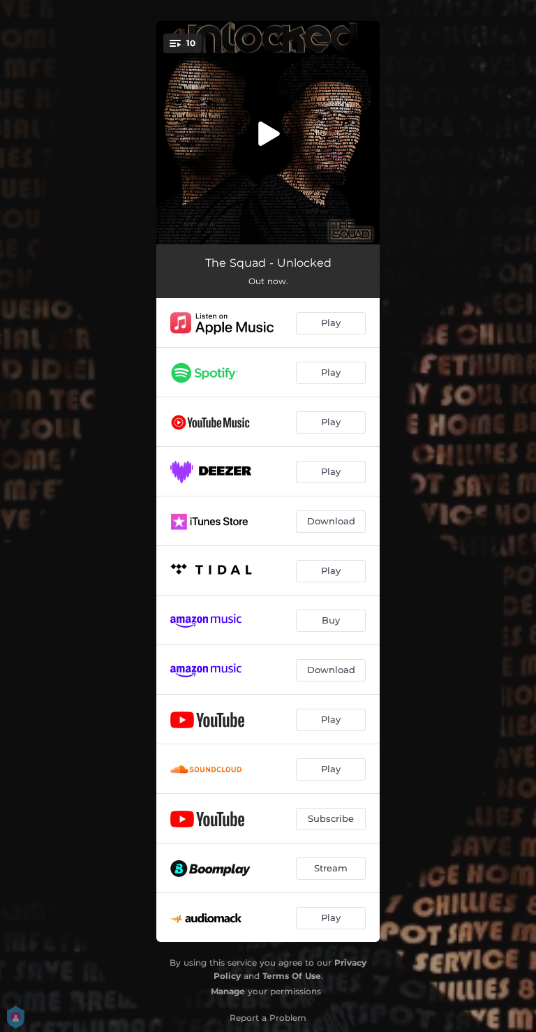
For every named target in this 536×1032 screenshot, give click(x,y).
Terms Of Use (291, 976)
